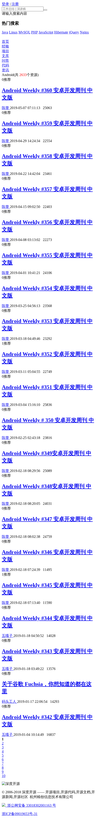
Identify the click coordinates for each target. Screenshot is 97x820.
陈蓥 (6, 108)
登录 (5, 4)
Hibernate (61, 32)
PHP (34, 32)
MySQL (24, 32)
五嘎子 (8, 636)
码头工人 (9, 701)
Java (5, 32)
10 (3, 776)
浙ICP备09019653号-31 (19, 814)
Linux (13, 32)
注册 (15, 4)
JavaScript (46, 32)
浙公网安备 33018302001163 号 (30, 805)
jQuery (74, 32)
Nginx (84, 32)
